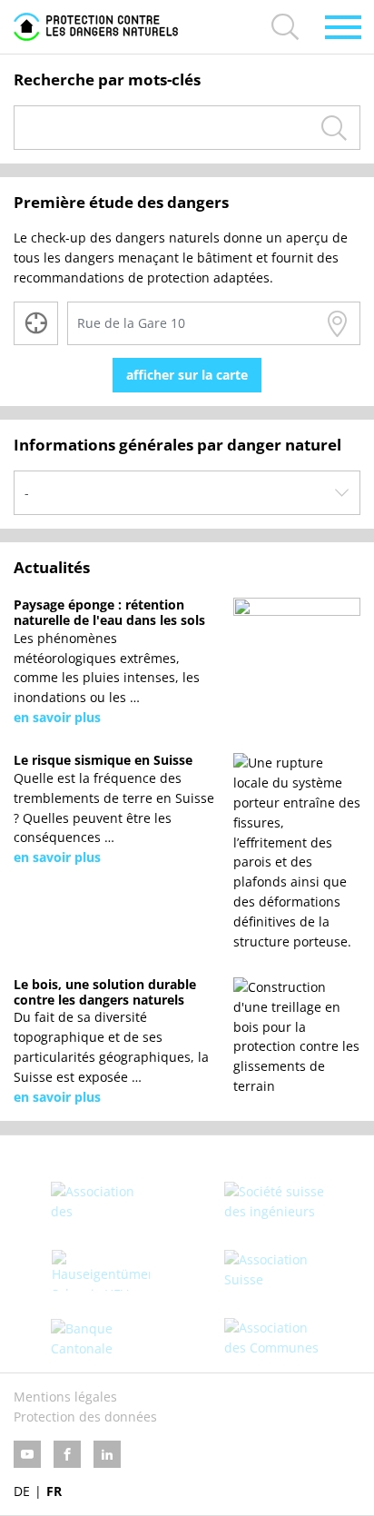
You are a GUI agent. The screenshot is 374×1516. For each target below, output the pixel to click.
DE (22, 1491)
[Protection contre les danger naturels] (96, 27)
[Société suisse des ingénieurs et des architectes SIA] (273, 1202)
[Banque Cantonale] (100, 1339)
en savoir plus (57, 717)
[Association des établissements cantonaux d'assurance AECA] (100, 1202)
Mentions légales (65, 1396)
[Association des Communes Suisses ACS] (273, 1338)
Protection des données (85, 1416)
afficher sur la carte (187, 374)
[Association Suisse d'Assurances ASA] (273, 1270)
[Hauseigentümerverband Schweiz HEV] (100, 1270)
